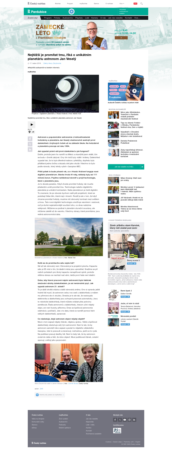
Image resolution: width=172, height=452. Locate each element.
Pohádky (112, 90)
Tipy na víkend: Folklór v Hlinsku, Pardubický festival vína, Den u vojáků (132, 125)
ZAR (41, 389)
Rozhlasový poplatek (93, 434)
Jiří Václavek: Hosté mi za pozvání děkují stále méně (132, 199)
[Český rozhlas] (36, 3)
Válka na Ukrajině (38, 419)
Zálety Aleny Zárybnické (52, 63)
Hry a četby (113, 86)
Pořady (57, 18)
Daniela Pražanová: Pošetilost (129, 142)
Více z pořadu (115, 175)
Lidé (87, 18)
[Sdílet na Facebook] (30, 138)
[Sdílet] (33, 132)
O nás (103, 18)
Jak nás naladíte (115, 18)
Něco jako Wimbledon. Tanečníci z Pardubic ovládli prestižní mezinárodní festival (130, 115)
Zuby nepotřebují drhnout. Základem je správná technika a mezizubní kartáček (132, 153)
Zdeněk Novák (73, 383)
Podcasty (62, 425)
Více (137, 18)
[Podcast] (29, 132)
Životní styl (33, 18)
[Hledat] (141, 3)
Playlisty (79, 18)
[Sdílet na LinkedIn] (30, 149)
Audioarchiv (123, 11)
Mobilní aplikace (65, 428)
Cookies (108, 442)
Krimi (122, 86)
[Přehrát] (31, 124)
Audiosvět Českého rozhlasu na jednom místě (123, 102)
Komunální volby (38, 422)
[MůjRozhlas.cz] (32, 72)
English (137, 442)
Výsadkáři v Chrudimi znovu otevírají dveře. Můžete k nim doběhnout (131, 134)
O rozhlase (109, 3)
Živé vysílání (113, 93)
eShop (34, 428)
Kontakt (128, 18)
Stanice (96, 3)
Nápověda (90, 422)
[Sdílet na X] (30, 144)
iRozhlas (58, 3)
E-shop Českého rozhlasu (120, 220)
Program (70, 3)
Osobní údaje (117, 442)
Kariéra (88, 428)
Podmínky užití (128, 442)
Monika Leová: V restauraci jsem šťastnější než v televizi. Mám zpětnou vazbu (132, 190)
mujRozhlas (83, 3)
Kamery (122, 13)
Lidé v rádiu (90, 425)
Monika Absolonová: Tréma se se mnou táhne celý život (131, 209)
